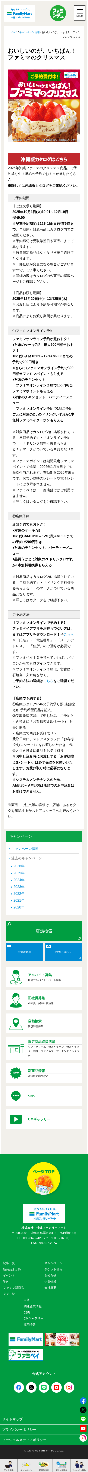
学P (5, 1281)
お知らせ (50, 1275)
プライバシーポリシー (19, 1429)
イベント (9, 1275)
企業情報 (50, 1281)
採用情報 (30, 1324)
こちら (69, 634)
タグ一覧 (9, 1294)
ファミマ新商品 (13, 1287)
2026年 (19, 866)
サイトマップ (12, 1419)
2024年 (19, 880)
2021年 (19, 900)
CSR (27, 1312)
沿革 (27, 1300)
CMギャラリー (33, 1318)
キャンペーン (53, 1263)
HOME (14, 32)
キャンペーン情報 (29, 32)
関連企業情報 (33, 1306)
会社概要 (50, 1287)
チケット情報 (53, 1269)
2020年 (19, 907)
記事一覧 (9, 1263)
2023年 (19, 887)
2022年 (19, 893)
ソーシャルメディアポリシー (24, 1440)
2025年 (19, 873)
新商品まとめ (12, 1269)
